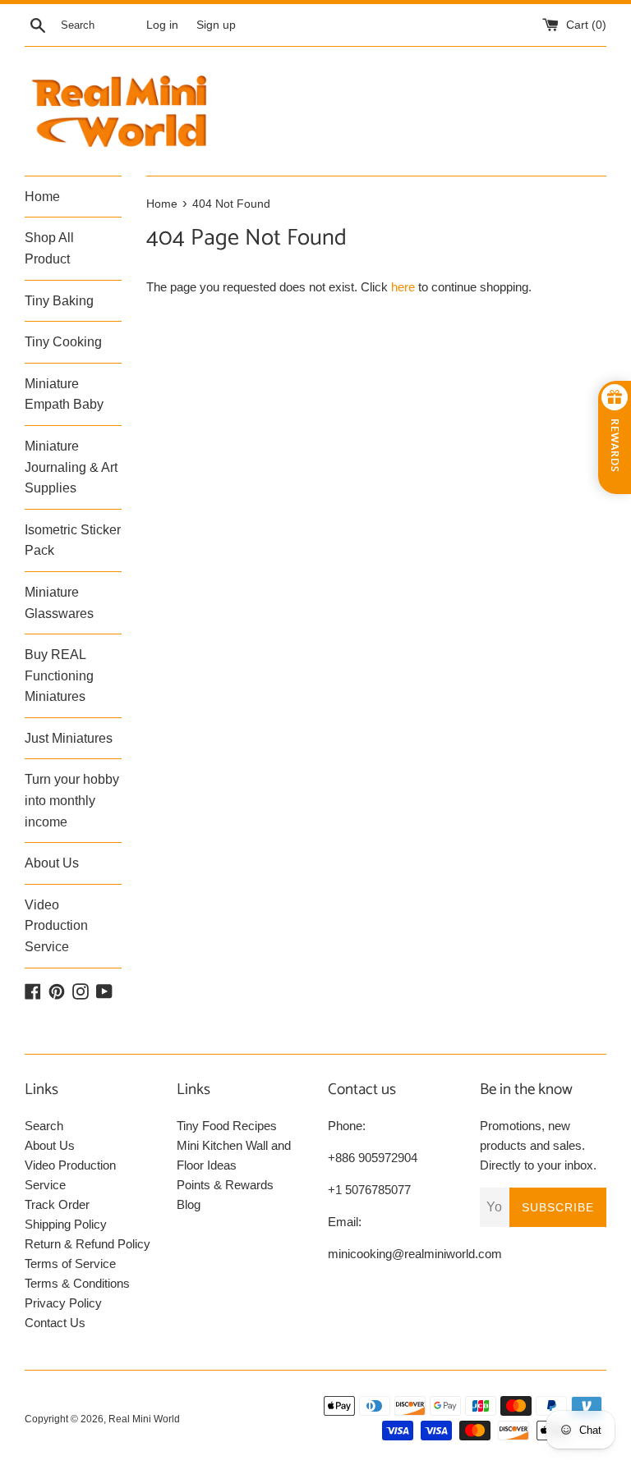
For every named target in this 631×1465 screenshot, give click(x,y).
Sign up (216, 25)
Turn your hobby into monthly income (72, 800)
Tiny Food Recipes (227, 1126)
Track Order (57, 1204)
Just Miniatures (69, 738)
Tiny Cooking (63, 342)
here (403, 287)
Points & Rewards (225, 1185)
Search (44, 1126)
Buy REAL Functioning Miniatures (59, 675)
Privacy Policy (63, 1303)
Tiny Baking (59, 301)
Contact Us (55, 1323)
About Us (52, 863)
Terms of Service (70, 1263)
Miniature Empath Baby (64, 394)
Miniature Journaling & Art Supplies (71, 467)
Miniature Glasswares (59, 602)
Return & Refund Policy (87, 1244)
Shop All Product (49, 248)
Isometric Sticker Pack (73, 540)
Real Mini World (144, 1419)
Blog (188, 1204)
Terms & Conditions (77, 1283)
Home (42, 197)
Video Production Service (56, 926)
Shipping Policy (66, 1224)
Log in (162, 25)
